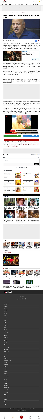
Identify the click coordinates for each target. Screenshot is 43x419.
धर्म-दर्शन (5, 375)
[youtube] (23, 299)
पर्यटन (5, 346)
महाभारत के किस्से (35, 144)
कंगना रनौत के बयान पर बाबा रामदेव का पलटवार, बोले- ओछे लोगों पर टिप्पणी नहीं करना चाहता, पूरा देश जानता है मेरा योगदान (14, 247)
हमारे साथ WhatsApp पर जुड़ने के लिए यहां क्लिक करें (12, 135)
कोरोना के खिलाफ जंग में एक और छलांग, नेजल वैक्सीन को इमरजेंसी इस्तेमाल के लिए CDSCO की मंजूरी (21, 141)
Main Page (10, 408)
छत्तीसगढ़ (5, 317)
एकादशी (5, 362)
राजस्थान (5, 322)
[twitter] (20, 299)
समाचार (2, 4)
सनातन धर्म (5, 366)
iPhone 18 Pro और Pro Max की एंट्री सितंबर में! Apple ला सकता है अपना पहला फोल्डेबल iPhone (19, 286)
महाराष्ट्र (5, 320)
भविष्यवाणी (6, 364)
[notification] (41, 1)
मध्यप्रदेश (5, 315)
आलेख (5, 344)
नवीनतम (6, 268)
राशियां (5, 390)
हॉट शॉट (5, 338)
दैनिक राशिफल (6, 385)
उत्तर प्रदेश (5, 304)
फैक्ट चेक (5, 329)
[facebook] (18, 299)
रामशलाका (5, 397)
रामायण (5, 369)
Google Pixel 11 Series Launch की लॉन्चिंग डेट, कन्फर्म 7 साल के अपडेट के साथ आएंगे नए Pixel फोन (33, 286)
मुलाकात (5, 358)
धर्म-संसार (29, 144)
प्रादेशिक (5, 313)
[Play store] (39, 1)
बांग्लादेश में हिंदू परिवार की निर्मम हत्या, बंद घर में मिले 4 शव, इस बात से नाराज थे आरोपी (14, 275)
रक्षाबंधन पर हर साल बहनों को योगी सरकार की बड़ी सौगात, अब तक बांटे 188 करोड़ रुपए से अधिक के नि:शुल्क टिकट (6, 275)
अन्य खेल (5, 381)
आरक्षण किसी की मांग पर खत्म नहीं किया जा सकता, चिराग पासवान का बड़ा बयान (29, 247)
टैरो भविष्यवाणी (6, 396)
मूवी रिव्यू (5, 342)
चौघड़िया (5, 399)
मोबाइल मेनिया (7, 278)
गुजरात (5, 318)
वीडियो (6, 250)
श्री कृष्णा (5, 367)
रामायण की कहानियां (7, 146)
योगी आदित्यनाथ (6, 302)
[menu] (2, 2)
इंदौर (5, 311)
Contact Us (27, 408)
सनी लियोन (5, 354)
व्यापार (5, 331)
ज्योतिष (30, 4)
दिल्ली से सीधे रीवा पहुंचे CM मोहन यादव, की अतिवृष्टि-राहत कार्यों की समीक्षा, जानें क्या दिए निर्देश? (37, 275)
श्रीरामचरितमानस (36, 4)
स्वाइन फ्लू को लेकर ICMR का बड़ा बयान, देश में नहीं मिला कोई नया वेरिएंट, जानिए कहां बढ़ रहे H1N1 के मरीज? (22, 247)
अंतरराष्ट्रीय (5, 310)
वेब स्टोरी (5, 340)
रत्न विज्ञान (5, 404)
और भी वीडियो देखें (7, 252)
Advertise (18, 408)
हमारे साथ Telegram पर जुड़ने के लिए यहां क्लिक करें (31, 135)
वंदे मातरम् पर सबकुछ (12, 4)
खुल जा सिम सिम (6, 347)
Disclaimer (22, 408)
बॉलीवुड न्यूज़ (6, 337)
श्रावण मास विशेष (21, 4)
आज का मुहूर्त (6, 389)
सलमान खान (6, 353)
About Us (14, 408)
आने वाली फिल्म (6, 349)
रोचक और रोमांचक (15, 146)
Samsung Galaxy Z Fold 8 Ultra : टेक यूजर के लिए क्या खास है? (7, 286)
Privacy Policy (32, 408)
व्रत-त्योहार (5, 373)
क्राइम (5, 327)
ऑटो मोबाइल (6, 325)
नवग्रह (5, 403)
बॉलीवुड (6, 4)
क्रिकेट (26, 4)
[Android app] (8, 292)
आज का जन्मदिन (6, 387)
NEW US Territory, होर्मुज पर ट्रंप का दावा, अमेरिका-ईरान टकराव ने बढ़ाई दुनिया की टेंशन (36, 247)
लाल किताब (6, 392)
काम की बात (6, 324)
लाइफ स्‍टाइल (24, 144)
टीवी (4, 356)
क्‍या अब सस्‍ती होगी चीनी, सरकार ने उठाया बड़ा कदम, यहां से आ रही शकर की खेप (6, 247)
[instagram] (25, 299)
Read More (12, 130)
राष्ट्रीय (12, 12)
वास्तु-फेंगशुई (6, 394)
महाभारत (5, 371)
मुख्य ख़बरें (8, 12)
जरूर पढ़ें (6, 240)
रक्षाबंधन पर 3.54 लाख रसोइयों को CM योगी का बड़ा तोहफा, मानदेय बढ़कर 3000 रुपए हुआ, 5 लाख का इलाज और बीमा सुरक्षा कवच (21, 275)
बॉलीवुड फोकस (6, 351)
